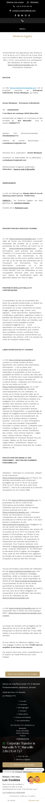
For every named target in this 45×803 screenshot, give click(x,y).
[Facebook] (15, 16)
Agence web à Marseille (24, 169)
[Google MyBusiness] (19, 16)
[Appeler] (22, 20)
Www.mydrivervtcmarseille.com (21, 65)
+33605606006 (22, 739)
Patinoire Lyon (21, 208)
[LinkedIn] (22, 16)
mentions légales (22, 203)
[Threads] (29, 16)
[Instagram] (25, 16)
